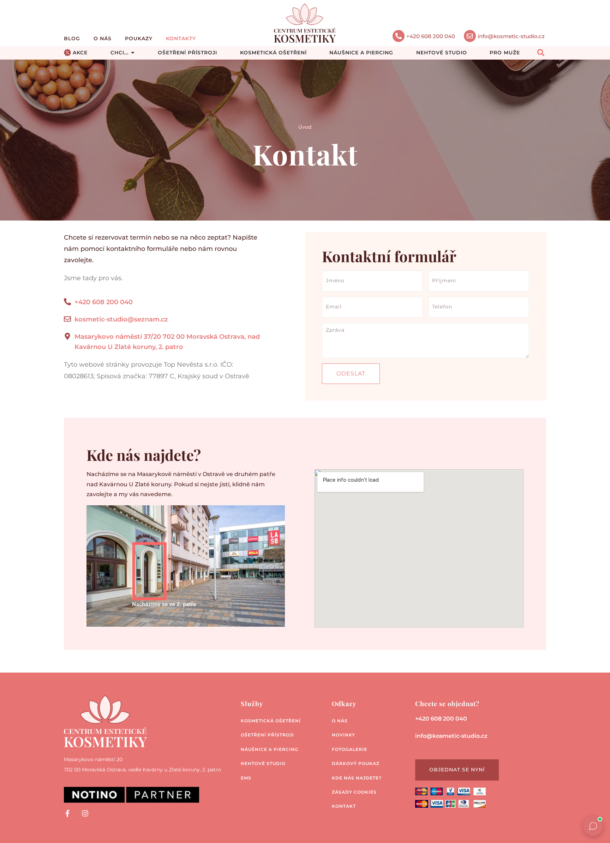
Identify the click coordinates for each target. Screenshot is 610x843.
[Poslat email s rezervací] (470, 36)
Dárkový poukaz (355, 763)
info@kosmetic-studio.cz (511, 36)
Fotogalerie (349, 749)
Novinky (343, 734)
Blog (72, 38)
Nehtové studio (263, 763)
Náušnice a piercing (269, 749)
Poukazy (138, 38)
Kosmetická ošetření (271, 720)
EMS (246, 778)
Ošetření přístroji (267, 734)
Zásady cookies (354, 792)
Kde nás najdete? (357, 778)
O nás (103, 38)
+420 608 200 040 (430, 36)
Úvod (305, 127)
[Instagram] (85, 813)
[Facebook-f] (67, 813)
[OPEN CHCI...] (132, 52)
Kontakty (181, 38)
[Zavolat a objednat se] (399, 36)
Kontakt (344, 806)
